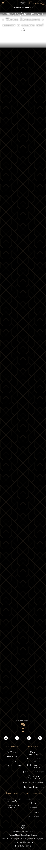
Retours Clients (12, 765)
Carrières (34, 812)
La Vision (12, 752)
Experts (12, 761)
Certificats (34, 816)
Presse (34, 808)
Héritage (12, 757)
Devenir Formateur (33, 787)
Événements (33, 799)
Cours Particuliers (34, 783)
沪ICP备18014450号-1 (23, 846)
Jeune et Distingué (34, 772)
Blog (34, 803)
